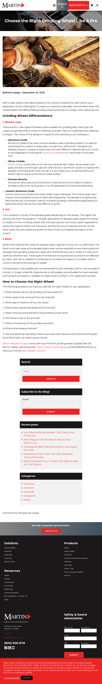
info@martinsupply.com (13, 638)
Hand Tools (68, 565)
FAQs (6, 600)
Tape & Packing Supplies (73, 572)
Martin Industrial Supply (16, 343)
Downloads (8, 586)
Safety (27, 500)
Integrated (29, 496)
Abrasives (67, 555)
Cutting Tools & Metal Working (76, 558)
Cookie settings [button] (11, 678)
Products (71, 543)
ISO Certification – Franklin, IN (15, 596)
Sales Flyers (8, 589)
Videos (6, 575)
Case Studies (9, 582)
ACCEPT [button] (27, 678)
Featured (29, 488)
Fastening (29, 484)
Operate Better (10, 548)
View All (67, 575)
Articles (7, 579)
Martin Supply (12, 92)
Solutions (11, 543)
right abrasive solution (34, 350)
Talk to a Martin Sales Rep (50, 347)
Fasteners (67, 562)
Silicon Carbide (16, 164)
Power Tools (68, 569)
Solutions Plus (9, 562)
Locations (8, 633)
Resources (12, 570)
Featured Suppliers (11, 593)
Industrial (29, 492)
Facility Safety (69, 551)
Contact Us (51, 531)
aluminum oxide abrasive (56, 152)
